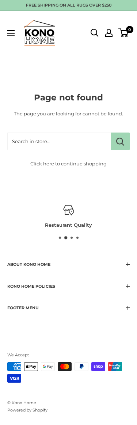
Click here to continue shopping (68, 163)
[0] (123, 32)
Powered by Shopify (27, 410)
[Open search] (95, 33)
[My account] (109, 33)
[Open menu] (11, 33)
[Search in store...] (120, 141)
